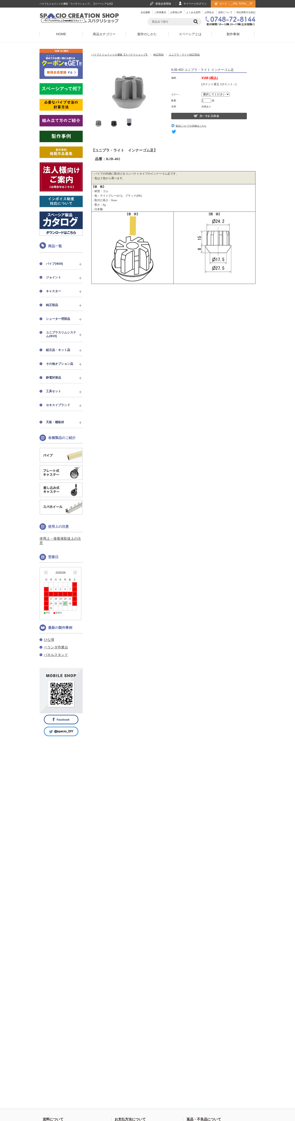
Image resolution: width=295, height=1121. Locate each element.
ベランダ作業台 (56, 647)
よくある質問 (193, 12)
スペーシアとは (190, 34)
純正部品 (158, 54)
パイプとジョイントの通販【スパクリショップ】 (119, 54)
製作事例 (233, 34)
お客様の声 (176, 12)
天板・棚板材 (55, 422)
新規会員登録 (163, 3)
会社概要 (145, 12)
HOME (61, 34)
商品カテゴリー (104, 34)
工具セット (53, 391)
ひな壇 (49, 640)
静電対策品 (53, 377)
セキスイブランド (58, 405)
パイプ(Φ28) (54, 263)
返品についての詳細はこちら (191, 125)
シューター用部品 (58, 318)
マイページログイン (195, 3)
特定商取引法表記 (245, 12)
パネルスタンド (56, 655)
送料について (225, 12)
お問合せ (209, 12)
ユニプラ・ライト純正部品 (184, 54)
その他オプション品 (59, 363)
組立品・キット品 (58, 350)
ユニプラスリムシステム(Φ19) (61, 334)
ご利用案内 (160, 12)
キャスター (53, 291)
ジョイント (53, 277)
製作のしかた (147, 34)
